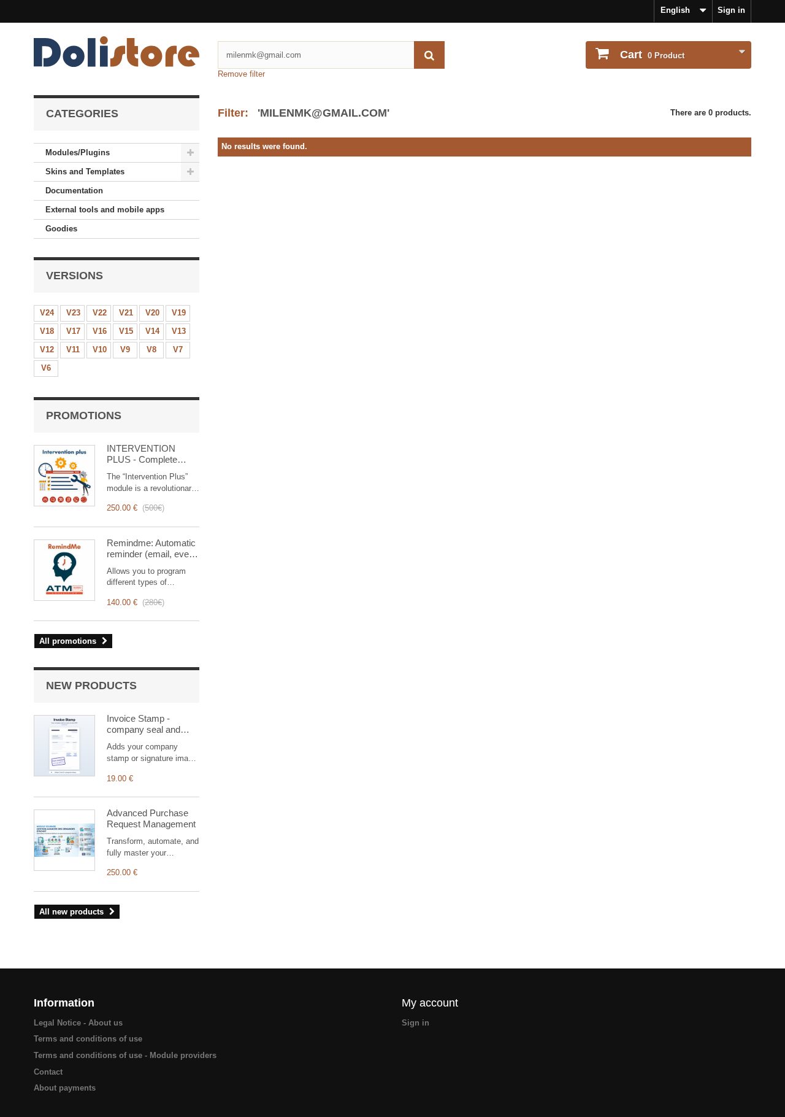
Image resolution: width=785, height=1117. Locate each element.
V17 (73, 331)
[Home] (116, 51)
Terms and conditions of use (88, 1038)
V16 (100, 331)
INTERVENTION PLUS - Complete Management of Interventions (142, 454)
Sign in (731, 10)
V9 (125, 349)
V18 (47, 331)
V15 (126, 331)
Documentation (74, 190)
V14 (152, 331)
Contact (48, 1071)
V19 (179, 312)
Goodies (61, 228)
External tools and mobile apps (104, 209)
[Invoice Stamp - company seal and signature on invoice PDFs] (64, 745)
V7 (178, 349)
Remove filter (241, 74)
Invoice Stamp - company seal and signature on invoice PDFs (146, 724)
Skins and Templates (84, 171)
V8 (151, 349)
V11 (73, 349)
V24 (47, 312)
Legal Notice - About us (78, 1022)
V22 (100, 312)
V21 (126, 312)
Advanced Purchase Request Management (151, 818)
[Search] (429, 55)
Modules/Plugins (77, 152)
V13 (179, 331)
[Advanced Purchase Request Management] (64, 840)
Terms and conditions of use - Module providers (125, 1055)
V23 (73, 312)
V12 (47, 349)
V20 (152, 312)
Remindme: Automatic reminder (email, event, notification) (153, 549)
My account (430, 1003)
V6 (46, 368)
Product (652, 54)
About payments (65, 1087)
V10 (100, 349)
